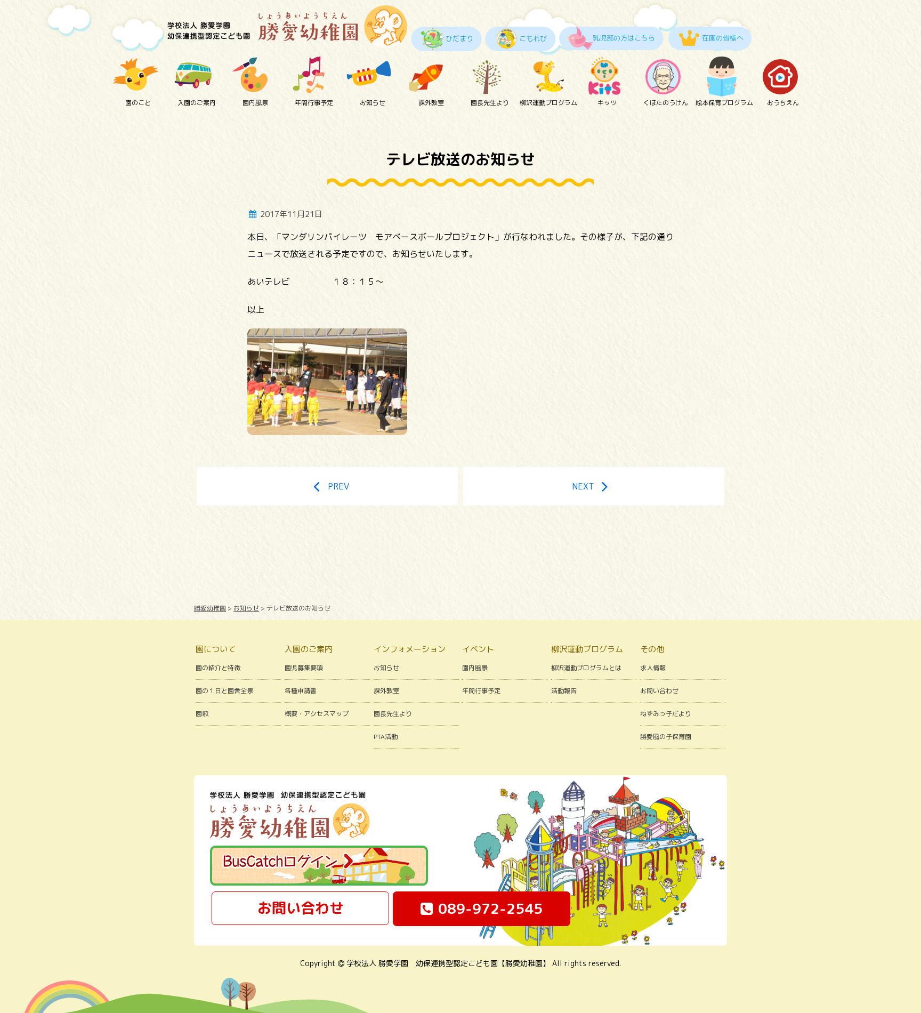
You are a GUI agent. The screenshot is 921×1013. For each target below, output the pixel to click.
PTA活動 (386, 736)
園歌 (202, 713)
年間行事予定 (314, 102)
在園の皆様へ (723, 38)
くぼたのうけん (665, 102)
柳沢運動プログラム (548, 102)
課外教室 (431, 102)
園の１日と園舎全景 (224, 690)
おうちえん (783, 102)
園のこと (138, 102)
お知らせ (372, 102)
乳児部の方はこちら (624, 38)
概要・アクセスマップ (317, 713)
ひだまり (459, 38)
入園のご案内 (196, 102)
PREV (338, 486)
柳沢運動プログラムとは (586, 667)
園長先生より (490, 102)
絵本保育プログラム (724, 102)
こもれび (533, 38)
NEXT (583, 486)
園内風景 (255, 102)
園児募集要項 (304, 667)
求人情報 (653, 667)
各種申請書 (301, 690)
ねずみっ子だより (665, 713)
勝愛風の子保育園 (665, 736)
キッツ (607, 102)
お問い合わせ (659, 690)
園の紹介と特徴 (218, 667)
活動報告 (564, 690)
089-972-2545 (490, 908)
